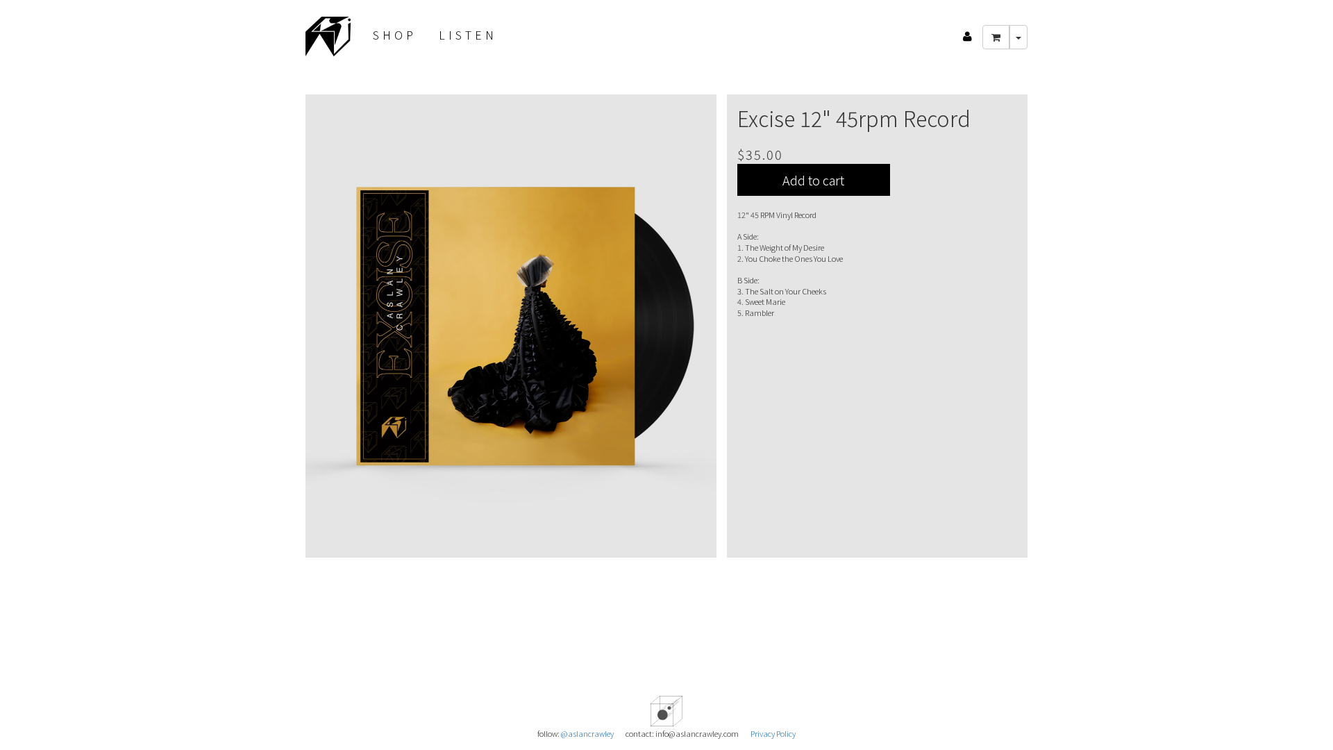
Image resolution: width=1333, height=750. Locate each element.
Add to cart (813, 180)
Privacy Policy (773, 733)
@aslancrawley (587, 733)
